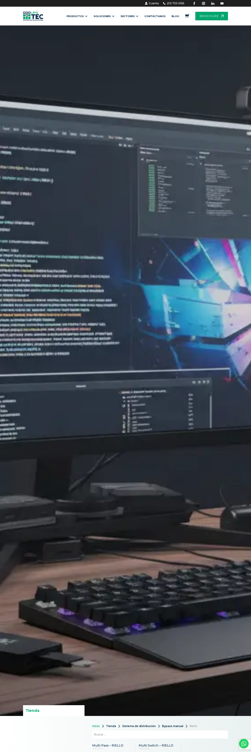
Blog (175, 16)
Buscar (219, 734)
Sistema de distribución (139, 726)
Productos (75, 16)
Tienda (111, 726)
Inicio (96, 726)
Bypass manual (172, 726)
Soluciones (102, 16)
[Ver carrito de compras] (187, 16)
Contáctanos (155, 16)
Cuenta (154, 3)
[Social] (196, 3)
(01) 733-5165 (175, 3)
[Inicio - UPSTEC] (34, 16)
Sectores (128, 16)
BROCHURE (209, 16)
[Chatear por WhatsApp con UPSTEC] (244, 744)
